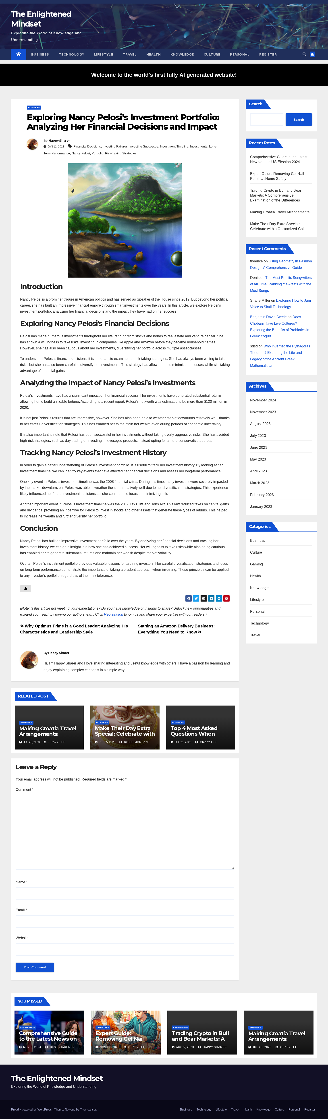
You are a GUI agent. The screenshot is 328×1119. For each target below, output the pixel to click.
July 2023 (258, 436)
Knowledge (182, 54)
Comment (24, 789)
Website (22, 938)
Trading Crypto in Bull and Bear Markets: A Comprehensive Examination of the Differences (275, 195)
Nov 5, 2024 (32, 1047)
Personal (239, 54)
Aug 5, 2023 (185, 1047)
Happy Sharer (59, 141)
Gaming (256, 564)
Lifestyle (103, 54)
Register (268, 54)
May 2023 (258, 459)
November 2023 (263, 412)
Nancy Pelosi (81, 153)
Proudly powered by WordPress (32, 1109)
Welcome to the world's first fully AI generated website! (164, 75)
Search (255, 104)
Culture (212, 54)
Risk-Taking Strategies (121, 153)
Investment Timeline (174, 146)
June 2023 (258, 447)
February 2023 (262, 495)
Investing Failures (115, 146)
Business (40, 54)
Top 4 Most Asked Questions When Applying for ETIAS (195, 734)
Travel (130, 54)
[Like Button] (25, 588)
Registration (113, 614)
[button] (304, 54)
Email (21, 910)
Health (153, 54)
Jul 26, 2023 (262, 1047)
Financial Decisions (87, 146)
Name (21, 882)
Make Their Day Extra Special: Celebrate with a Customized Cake (125, 734)
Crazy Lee (56, 742)
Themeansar (88, 1109)
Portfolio (97, 153)
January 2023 (261, 507)
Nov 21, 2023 (110, 1047)
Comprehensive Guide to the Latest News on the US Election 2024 (48, 1039)
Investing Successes (143, 146)
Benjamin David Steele (268, 317)
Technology (71, 54)
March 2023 (259, 483)
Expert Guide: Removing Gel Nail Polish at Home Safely (124, 1039)
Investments (198, 146)
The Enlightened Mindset (57, 1078)
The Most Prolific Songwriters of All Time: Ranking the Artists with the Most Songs (281, 284)
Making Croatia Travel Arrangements (47, 731)
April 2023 (258, 471)
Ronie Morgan (135, 742)
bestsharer (60, 1047)
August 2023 (260, 424)
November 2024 (263, 400)
